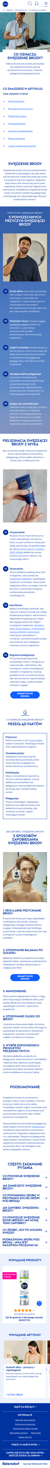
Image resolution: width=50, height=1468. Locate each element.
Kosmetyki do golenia (25, 694)
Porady (10, 10)
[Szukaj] (30, 4)
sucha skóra (35, 740)
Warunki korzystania (25, 1420)
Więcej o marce (24, 1444)
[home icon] (3, 10)
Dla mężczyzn (21, 10)
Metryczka (36, 1433)
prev (3, 1369)
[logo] (5, 4)
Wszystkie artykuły (19, 1433)
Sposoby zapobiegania (20, 131)
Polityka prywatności (25, 1424)
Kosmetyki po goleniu (25, 977)
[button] (39, 1303)
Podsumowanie (16, 138)
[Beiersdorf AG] (11, 1464)
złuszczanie (38, 1126)
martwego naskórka (20, 578)
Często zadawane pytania (22, 146)
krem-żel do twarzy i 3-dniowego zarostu (27, 628)
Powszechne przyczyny (20, 108)
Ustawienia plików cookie (25, 1428)
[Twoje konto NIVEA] (37, 4)
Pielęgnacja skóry (17, 116)
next (46, 1369)
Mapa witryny (25, 1437)
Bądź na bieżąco (24, 1407)
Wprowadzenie (16, 101)
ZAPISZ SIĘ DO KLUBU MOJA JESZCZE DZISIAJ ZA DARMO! (25, 1454)
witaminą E (33, 632)
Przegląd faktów (17, 123)
